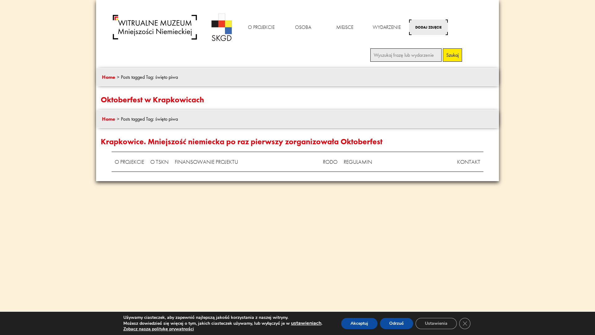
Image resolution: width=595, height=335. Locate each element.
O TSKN (159, 161)
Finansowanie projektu (206, 161)
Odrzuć (396, 323)
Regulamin (358, 161)
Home (108, 77)
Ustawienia (436, 323)
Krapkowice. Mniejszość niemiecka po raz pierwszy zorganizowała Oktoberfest (241, 141)
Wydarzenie (387, 27)
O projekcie (261, 27)
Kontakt (468, 161)
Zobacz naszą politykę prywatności (158, 329)
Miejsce (344, 27)
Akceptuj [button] (359, 323)
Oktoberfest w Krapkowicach (152, 100)
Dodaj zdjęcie (428, 27)
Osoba (303, 27)
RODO (330, 161)
